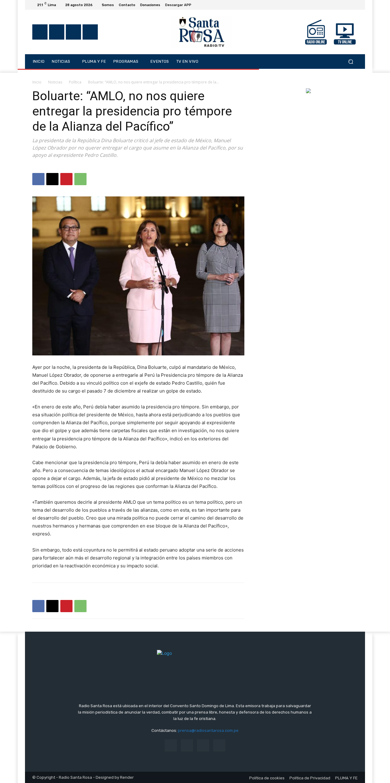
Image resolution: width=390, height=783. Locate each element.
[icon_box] (181, 5)
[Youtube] (354, 5)
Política (75, 82)
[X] (339, 5)
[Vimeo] (346, 5)
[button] (350, 61)
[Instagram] (332, 5)
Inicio (36, 82)
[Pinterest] (66, 179)
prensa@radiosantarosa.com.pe (208, 730)
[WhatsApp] (80, 179)
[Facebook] (324, 5)
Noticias (55, 82)
